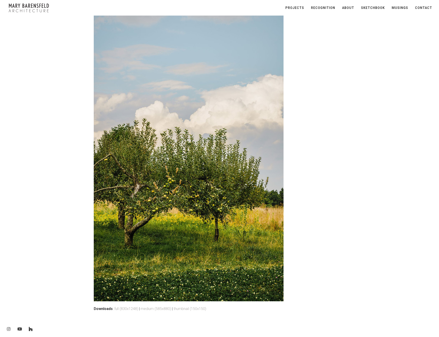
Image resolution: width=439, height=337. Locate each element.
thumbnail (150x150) (190, 309)
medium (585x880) (156, 309)
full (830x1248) (126, 309)
